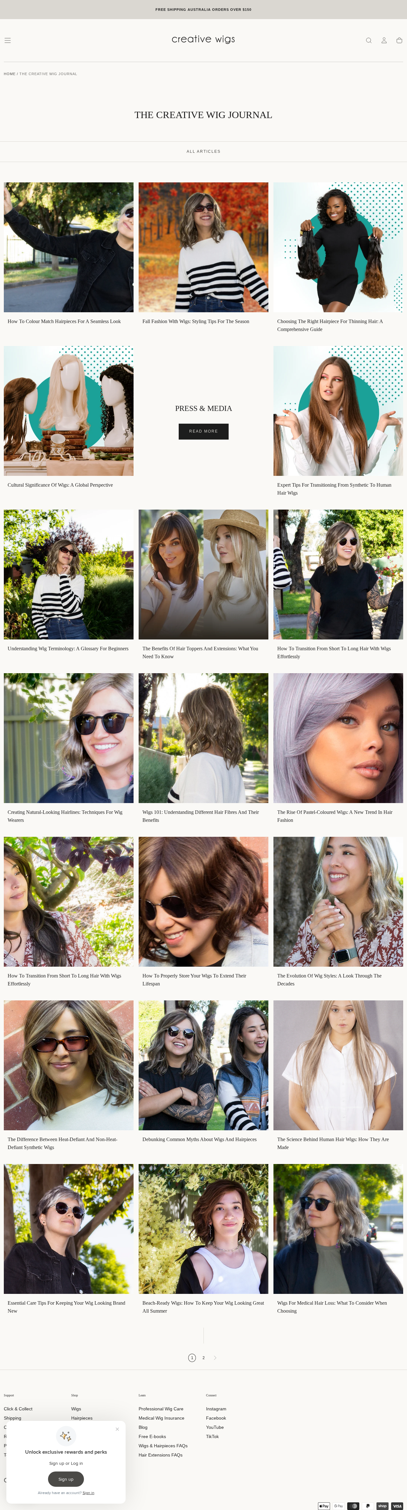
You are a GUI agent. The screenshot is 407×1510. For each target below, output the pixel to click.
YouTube (215, 1427)
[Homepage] (203, 40)
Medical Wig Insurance (161, 1418)
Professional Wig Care (161, 1408)
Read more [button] (203, 431)
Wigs (76, 1408)
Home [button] (10, 74)
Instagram (216, 1408)
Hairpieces (82, 1418)
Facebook (216, 1418)
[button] (7, 40)
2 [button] (204, 1358)
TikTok (212, 1436)
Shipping (12, 1418)
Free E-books (152, 1436)
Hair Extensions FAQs (161, 1454)
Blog (143, 1427)
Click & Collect (18, 1408)
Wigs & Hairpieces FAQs (163, 1445)
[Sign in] (384, 40)
